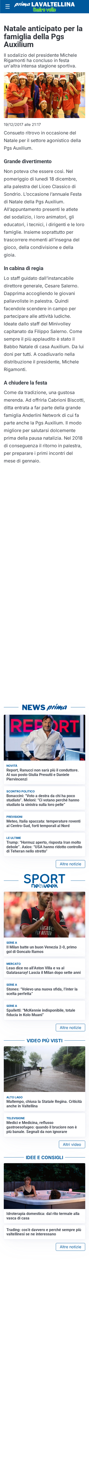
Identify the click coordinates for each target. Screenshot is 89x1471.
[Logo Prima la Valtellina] (44, 7)
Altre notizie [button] (70, 864)
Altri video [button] (72, 1144)
